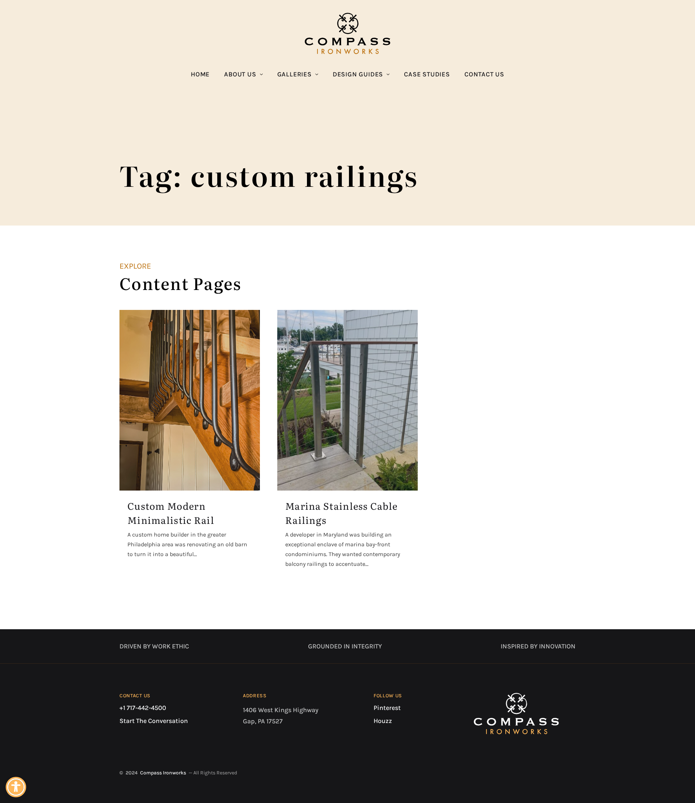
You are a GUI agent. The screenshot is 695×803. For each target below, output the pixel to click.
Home (200, 74)
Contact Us (484, 74)
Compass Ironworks (163, 773)
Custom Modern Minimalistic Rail (170, 513)
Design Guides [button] (358, 74)
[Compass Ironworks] (347, 33)
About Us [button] (240, 74)
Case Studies (427, 74)
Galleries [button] (294, 74)
